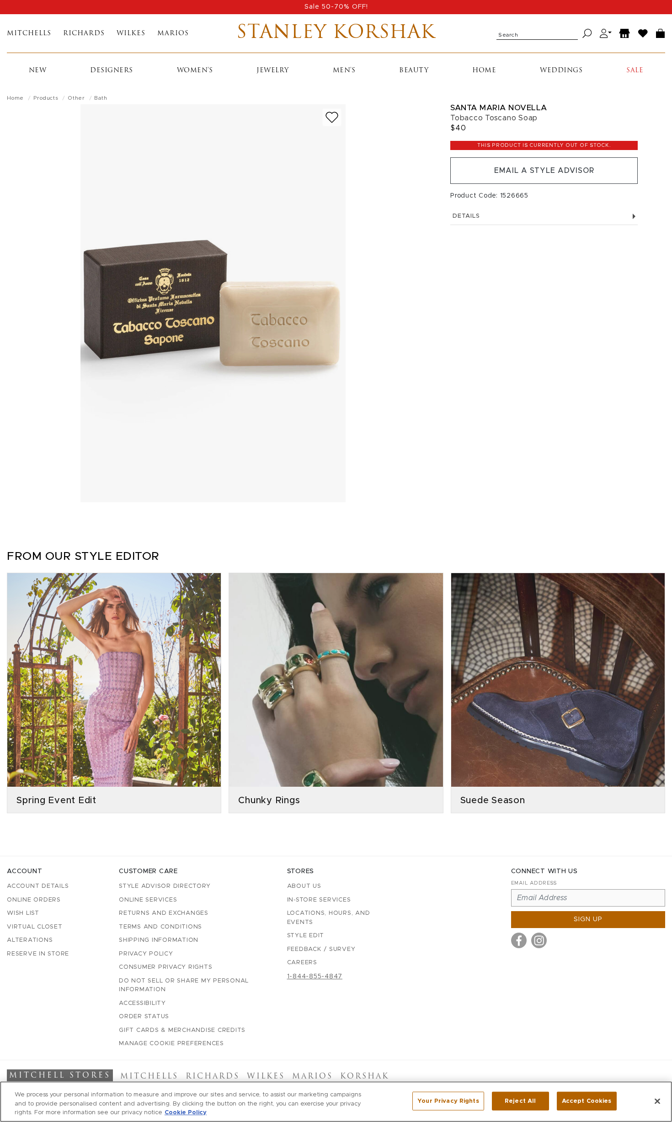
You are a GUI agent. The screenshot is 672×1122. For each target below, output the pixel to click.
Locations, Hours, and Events (328, 917)
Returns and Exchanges (163, 913)
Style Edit (306, 936)
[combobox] (537, 33)
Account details (38, 886)
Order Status (144, 1017)
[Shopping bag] (660, 34)
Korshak (364, 1076)
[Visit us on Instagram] (539, 940)
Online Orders (34, 900)
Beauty (413, 70)
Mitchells (29, 33)
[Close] (657, 1101)
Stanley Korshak (335, 33)
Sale (634, 70)
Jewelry (272, 70)
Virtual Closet (35, 927)
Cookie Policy (186, 1113)
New (38, 70)
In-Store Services (319, 900)
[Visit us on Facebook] (519, 940)
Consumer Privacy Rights (165, 967)
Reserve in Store (38, 954)
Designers (111, 70)
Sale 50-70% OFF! (336, 7)
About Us (304, 886)
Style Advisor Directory (164, 886)
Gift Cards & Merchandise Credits (182, 1030)
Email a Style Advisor (544, 170)
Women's (195, 70)
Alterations (30, 940)
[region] (336, 1101)
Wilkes (131, 33)
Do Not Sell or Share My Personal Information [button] (184, 985)
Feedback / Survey (321, 949)
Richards (84, 33)
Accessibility (142, 1003)
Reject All (520, 1101)
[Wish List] (643, 34)
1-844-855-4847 (315, 976)
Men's (344, 70)
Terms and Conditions (160, 927)
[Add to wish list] (332, 117)
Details (466, 216)
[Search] (587, 33)
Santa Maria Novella (498, 108)
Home (484, 70)
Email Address (534, 883)
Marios (173, 33)
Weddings (561, 70)
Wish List (23, 913)
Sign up (588, 919)
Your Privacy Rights (448, 1101)
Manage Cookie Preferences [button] (171, 1044)
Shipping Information (158, 940)
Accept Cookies (587, 1101)
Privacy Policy (146, 954)
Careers (302, 963)
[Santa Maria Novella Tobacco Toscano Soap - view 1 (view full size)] (213, 303)
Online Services (148, 900)
